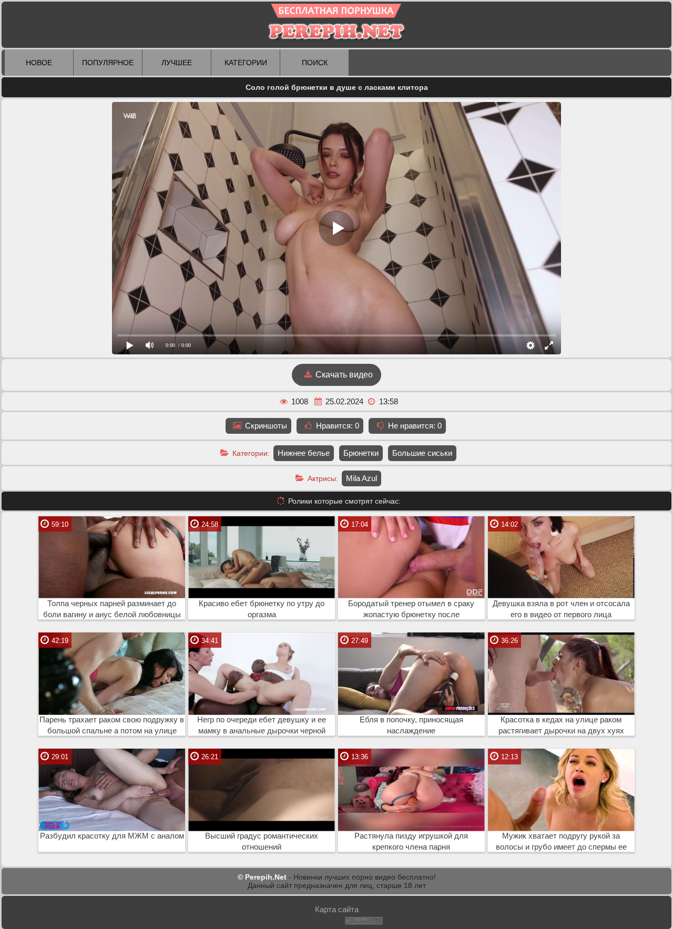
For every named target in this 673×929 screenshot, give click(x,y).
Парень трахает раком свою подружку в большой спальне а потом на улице (111, 725)
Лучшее (176, 62)
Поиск (315, 62)
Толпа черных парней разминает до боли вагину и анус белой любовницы (112, 609)
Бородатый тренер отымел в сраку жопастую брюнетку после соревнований (411, 609)
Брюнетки (361, 452)
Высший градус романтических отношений (261, 841)
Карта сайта (337, 909)
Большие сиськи (422, 452)
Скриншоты (265, 425)
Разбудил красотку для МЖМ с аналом (112, 836)
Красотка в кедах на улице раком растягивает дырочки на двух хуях (561, 725)
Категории (246, 62)
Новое (39, 62)
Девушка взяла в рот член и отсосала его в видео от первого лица (561, 609)
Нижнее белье (304, 452)
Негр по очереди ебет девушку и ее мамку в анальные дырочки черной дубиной (261, 726)
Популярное (108, 62)
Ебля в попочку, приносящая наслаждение (411, 725)
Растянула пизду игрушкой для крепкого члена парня (411, 841)
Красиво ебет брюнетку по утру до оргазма (261, 609)
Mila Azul (361, 478)
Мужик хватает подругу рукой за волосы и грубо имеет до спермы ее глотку (561, 842)
